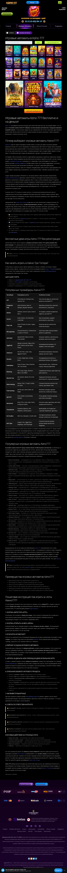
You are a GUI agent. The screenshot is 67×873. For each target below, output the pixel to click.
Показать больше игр (33, 111)
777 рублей (31, 222)
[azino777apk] (40, 826)
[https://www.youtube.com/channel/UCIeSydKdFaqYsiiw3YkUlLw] (27, 826)
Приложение (47, 831)
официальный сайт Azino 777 (23, 280)
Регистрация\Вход (11, 663)
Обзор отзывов (42, 26)
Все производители (53, 42)
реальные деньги (18, 437)
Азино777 (8, 144)
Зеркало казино (21, 831)
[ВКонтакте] (29, 859)
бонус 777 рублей (50, 269)
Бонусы (24, 829)
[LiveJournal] (38, 859)
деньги (23, 218)
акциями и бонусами (16, 161)
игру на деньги (34, 608)
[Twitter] (34, 859)
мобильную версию (50, 271)
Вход (32, 2)
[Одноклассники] (31, 859)
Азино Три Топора (21, 202)
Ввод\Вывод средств (32, 696)
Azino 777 (8, 125)
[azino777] (31, 826)
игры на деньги (21, 753)
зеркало (36, 639)
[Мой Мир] (36, 859)
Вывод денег (32, 829)
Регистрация (7, 14)
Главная (8, 26)
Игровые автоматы (25, 26)
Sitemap (30, 831)
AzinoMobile (41, 829)
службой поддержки (20, 163)
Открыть (58, 870)
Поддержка (58, 26)
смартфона (14, 232)
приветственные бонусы (12, 178)
